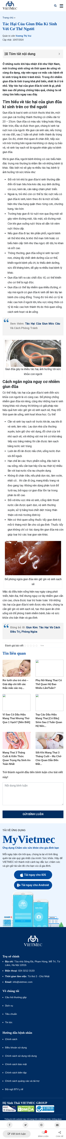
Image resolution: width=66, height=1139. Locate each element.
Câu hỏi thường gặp (16, 997)
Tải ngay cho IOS (35, 874)
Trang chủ (8, 17)
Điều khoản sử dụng (16, 1047)
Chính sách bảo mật (16, 1064)
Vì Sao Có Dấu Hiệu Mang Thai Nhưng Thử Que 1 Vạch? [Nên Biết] (16, 718)
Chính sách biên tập (16, 1072)
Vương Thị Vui (23, 36)
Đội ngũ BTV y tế (14, 1089)
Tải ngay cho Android (35, 885)
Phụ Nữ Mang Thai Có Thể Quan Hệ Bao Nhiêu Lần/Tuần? (49, 684)
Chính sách (11, 1039)
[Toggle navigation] (60, 5)
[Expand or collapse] (59, 53)
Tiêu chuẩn (11, 1014)
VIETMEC (10, 5)
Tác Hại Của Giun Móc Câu (42, 323)
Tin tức (8, 1022)
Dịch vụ (9, 1005)
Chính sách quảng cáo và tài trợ (22, 1081)
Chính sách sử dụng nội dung (21, 1055)
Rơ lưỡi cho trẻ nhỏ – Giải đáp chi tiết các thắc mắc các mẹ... (15, 684)
